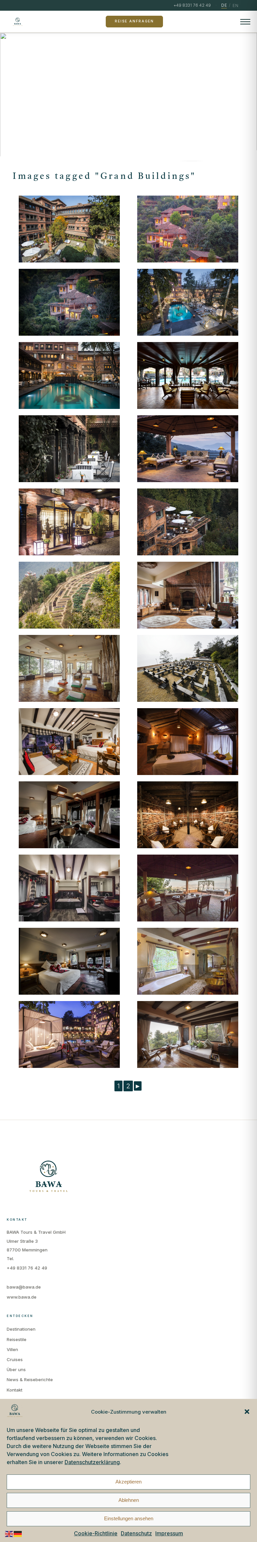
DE (224, 5)
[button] (247, 1411)
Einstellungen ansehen (128, 1518)
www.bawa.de (21, 1297)
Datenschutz (136, 1533)
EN (235, 5)
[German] (18, 1533)
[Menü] (245, 22)
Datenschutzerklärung (92, 1462)
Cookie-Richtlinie (95, 1533)
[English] (9, 1533)
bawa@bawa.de (24, 1287)
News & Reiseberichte (30, 1379)
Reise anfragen (134, 21)
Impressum (169, 1533)
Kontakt (14, 1390)
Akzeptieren (128, 1481)
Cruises (15, 1359)
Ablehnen (128, 1500)
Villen (12, 1349)
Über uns (16, 1369)
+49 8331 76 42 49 (27, 1268)
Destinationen (21, 1329)
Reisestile (16, 1339)
